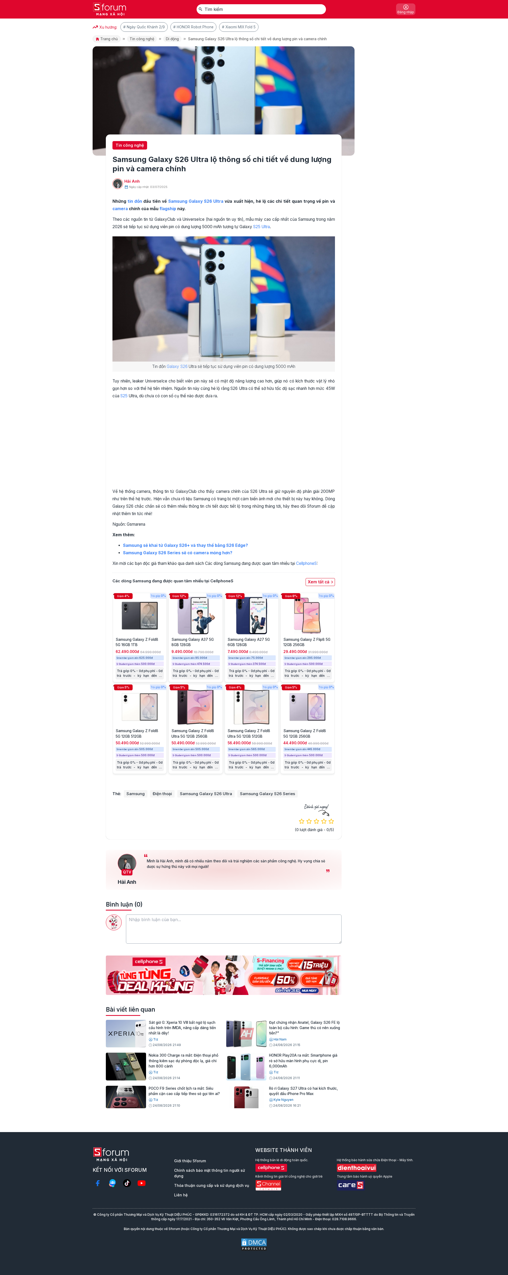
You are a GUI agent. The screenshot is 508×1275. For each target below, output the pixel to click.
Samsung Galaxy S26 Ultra (206, 793)
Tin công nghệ (142, 39)
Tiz (155, 1039)
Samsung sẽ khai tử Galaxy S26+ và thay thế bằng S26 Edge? (185, 545)
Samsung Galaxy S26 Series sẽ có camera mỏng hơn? (177, 552)
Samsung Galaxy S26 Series (267, 793)
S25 (124, 395)
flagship (168, 208)
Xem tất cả (318, 581)
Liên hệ (181, 1195)
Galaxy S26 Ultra (206, 201)
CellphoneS (306, 563)
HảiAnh (132, 181)
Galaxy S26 (177, 366)
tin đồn (135, 201)
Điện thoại (162, 793)
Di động (172, 39)
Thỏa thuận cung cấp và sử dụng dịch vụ (211, 1185)
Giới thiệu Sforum (190, 1161)
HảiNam (280, 1039)
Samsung (177, 201)
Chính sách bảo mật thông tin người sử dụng (209, 1173)
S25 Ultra (261, 226)
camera (120, 208)
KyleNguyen (283, 1100)
